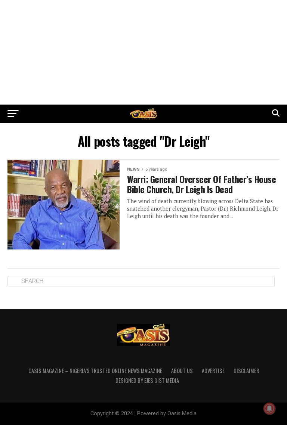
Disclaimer (246, 371)
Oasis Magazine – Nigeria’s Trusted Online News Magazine (95, 371)
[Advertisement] (143, 52)
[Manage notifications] (269, 409)
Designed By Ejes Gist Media (147, 380)
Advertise (213, 371)
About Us (182, 371)
